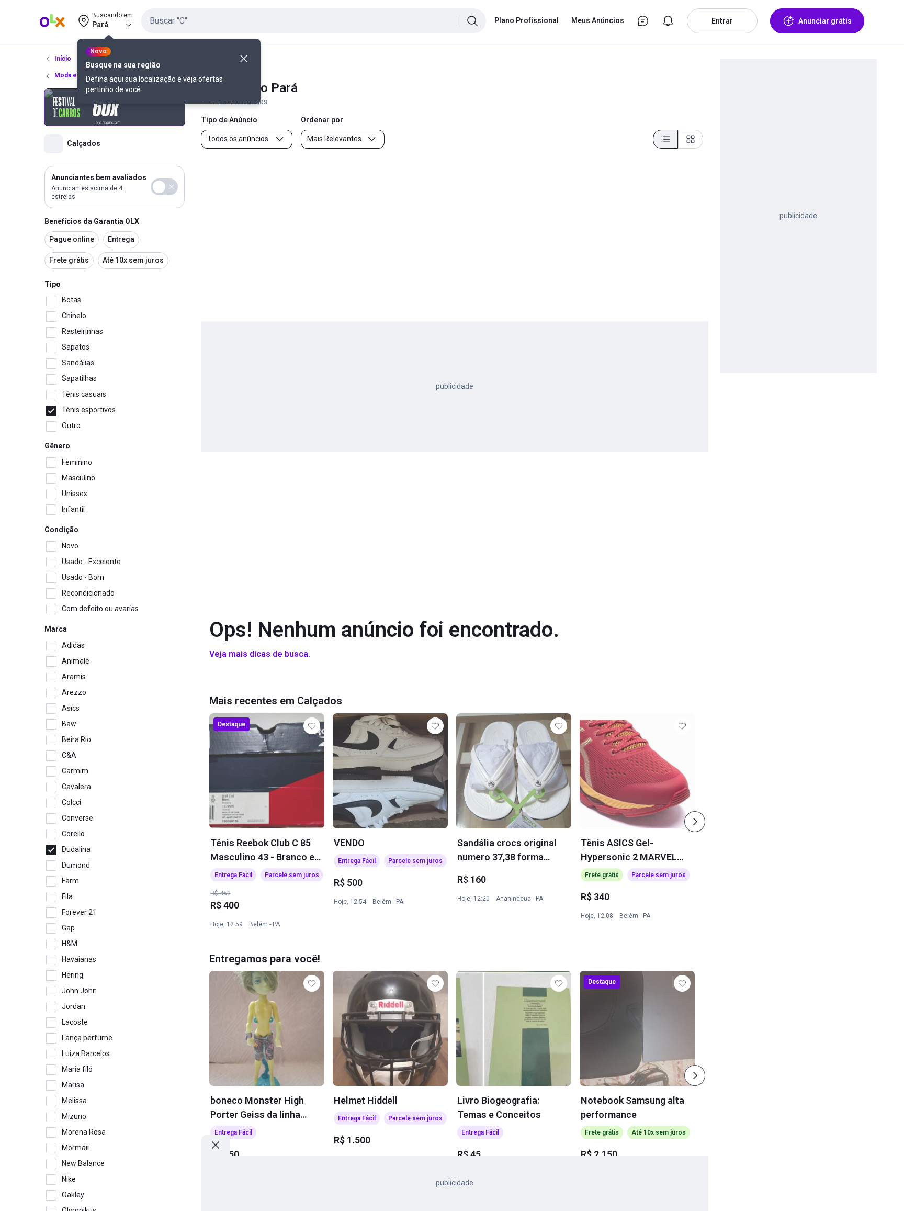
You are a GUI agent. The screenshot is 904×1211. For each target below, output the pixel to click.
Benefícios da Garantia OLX (91, 221)
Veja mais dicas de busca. (259, 654)
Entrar (722, 21)
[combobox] (313, 20)
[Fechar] (243, 58)
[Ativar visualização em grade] (690, 139)
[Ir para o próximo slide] (694, 821)
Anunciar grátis (825, 21)
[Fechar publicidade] (215, 1145)
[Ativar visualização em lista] (665, 139)
